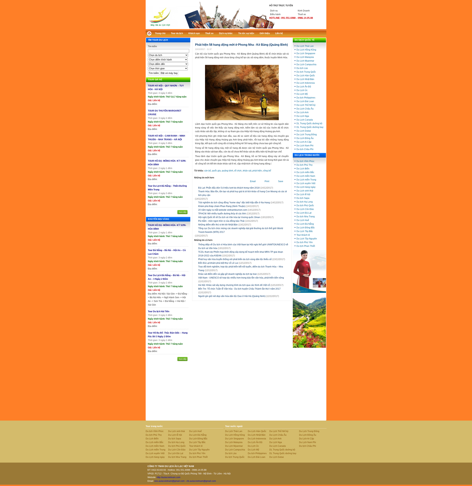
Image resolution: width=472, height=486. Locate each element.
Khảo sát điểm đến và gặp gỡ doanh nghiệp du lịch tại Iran (234, 274)
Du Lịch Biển (302, 168)
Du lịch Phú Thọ (304, 165)
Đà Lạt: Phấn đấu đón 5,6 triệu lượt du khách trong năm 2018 (229, 188)
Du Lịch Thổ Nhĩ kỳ (305, 105)
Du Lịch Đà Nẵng (305, 224)
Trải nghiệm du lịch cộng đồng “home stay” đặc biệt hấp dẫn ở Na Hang (234, 202)
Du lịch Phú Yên (304, 242)
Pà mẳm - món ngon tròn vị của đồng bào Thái (221, 221)
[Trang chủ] (150, 34)
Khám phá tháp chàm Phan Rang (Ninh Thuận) (221, 206)
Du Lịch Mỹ (302, 94)
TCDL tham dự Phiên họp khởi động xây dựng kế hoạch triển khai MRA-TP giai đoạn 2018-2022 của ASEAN (240, 254)
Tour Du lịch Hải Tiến (158, 311)
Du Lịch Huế (302, 220)
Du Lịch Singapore (305, 53)
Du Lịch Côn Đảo (305, 209)
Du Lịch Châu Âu (305, 108)
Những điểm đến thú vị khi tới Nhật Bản (218, 224)
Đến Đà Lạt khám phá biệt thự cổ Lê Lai (224, 263)
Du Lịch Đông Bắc (305, 227)
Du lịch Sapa (302, 198)
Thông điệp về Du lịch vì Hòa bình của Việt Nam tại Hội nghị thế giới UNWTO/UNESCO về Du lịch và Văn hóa (243, 246)
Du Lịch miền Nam (305, 176)
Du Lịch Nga (302, 116)
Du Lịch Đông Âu (305, 138)
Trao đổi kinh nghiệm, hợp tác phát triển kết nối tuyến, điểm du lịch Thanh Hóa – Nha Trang (240, 268)
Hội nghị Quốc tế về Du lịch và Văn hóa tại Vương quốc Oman (229, 217)
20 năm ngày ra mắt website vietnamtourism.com (222, 210)
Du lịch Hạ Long (304, 202)
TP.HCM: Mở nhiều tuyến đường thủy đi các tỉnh (222, 213)
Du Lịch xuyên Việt (305, 183)
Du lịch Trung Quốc (306, 72)
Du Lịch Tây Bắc (304, 231)
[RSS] (320, 32)
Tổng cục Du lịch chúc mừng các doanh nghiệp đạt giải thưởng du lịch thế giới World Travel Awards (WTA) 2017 (240, 230)
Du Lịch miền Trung (306, 179)
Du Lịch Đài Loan (305, 101)
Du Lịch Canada (304, 120)
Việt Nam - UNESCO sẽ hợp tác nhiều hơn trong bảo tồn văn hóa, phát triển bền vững (241, 279)
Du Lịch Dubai (303, 131)
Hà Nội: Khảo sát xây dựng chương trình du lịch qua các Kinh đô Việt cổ (240, 285)
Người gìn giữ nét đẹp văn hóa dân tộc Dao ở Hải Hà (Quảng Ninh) (238, 296)
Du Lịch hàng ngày (305, 187)
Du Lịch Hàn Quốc (305, 75)
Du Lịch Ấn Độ (303, 86)
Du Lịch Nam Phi (304, 145)
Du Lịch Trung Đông (306, 134)
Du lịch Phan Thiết (305, 246)
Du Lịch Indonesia (305, 83)
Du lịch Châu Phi (304, 149)
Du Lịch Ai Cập (303, 142)
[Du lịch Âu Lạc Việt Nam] (236, 28)
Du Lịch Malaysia (305, 57)
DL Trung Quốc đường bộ (309, 123)
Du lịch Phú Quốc (305, 205)
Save (280, 181)
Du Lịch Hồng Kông (306, 49)
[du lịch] (309, 347)
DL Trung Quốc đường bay (309, 127)
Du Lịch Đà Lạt (303, 213)
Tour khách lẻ (303, 235)
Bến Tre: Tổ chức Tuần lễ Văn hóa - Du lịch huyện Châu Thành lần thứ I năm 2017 (239, 291)
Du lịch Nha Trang (305, 216)
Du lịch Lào (302, 68)
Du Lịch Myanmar (305, 61)
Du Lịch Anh (302, 112)
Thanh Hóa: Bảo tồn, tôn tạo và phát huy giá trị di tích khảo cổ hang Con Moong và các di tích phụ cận (242, 193)
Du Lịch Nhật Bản (305, 79)
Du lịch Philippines (305, 97)
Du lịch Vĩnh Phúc (305, 161)
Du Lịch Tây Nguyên (306, 238)
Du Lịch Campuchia (306, 64)
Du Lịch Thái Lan (305, 46)
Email (253, 181)
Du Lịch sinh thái (304, 190)
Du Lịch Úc (302, 90)
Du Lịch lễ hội (303, 194)
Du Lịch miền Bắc (305, 172)
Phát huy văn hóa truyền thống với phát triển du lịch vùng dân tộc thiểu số (241, 259)
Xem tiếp (182, 212)
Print (267, 181)
